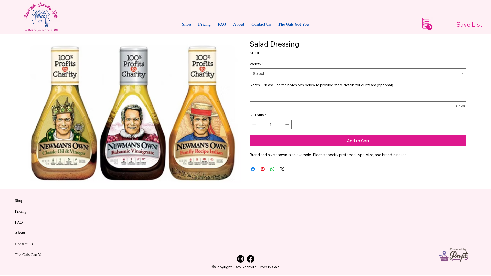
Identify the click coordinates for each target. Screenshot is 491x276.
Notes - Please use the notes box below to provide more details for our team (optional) (321, 85)
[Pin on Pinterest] (263, 169)
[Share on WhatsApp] (272, 169)
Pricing (20, 211)
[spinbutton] (270, 124)
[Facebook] (250, 259)
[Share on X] (282, 169)
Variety (257, 64)
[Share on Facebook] (253, 169)
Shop (19, 200)
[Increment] (287, 124)
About (20, 232)
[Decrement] (253, 124)
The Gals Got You (29, 254)
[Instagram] (240, 259)
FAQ (19, 222)
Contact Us (24, 243)
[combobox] (358, 73)
